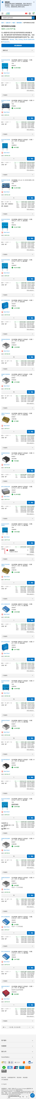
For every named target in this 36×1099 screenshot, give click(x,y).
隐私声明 (3, 1077)
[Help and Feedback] (32, 1095)
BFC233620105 (5, 300)
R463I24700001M (5, 721)
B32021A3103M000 (5, 260)
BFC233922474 (5, 486)
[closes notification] (34, 2)
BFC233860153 (5, 916)
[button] (2, 13)
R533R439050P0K (5, 760)
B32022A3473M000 (5, 524)
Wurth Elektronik (29, 39)
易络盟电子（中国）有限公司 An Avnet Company (14, 1088)
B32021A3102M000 (5, 220)
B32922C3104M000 (5, 101)
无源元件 (8, 22)
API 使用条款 (4, 1079)
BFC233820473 (5, 604)
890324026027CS (5, 987)
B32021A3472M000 (5, 60)
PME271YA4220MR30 (5, 414)
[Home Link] (9, 13)
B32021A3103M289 (5, 799)
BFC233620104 (5, 641)
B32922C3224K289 (5, 180)
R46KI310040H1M (5, 878)
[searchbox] (16, 17)
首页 (2, 22)
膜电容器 (19, 22)
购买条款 (19, 1077)
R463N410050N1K (5, 340)
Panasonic (6, 42)
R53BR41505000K (5, 453)
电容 (13, 22)
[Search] (33, 17)
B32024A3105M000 (5, 140)
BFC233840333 (5, 951)
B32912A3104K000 (5, 681)
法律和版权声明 (11, 1077)
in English (4, 1084)
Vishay (20, 39)
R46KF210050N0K (5, 375)
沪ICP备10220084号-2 (7, 1091)
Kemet (12, 39)
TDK (16, 39)
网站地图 (25, 1077)
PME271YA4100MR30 (5, 565)
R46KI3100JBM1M (5, 839)
